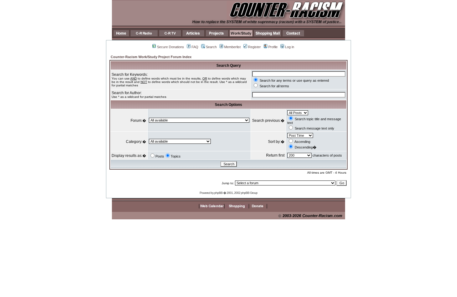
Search (211, 47)
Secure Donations (170, 47)
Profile (273, 47)
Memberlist (232, 47)
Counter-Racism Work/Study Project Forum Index (151, 57)
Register (254, 47)
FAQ (195, 47)
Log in (289, 47)
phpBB (218, 192)
